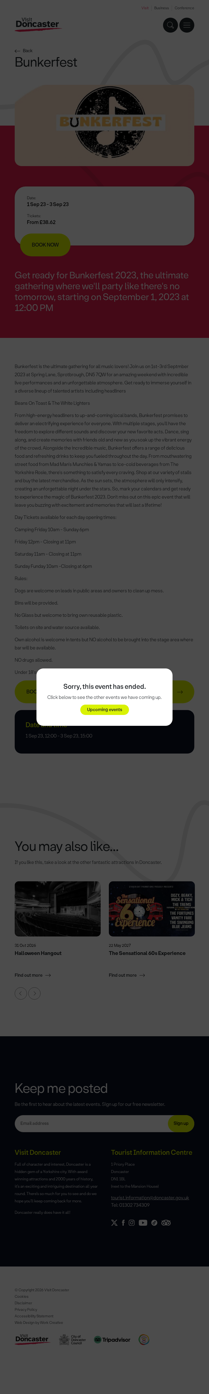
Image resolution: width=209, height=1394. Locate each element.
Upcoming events (104, 709)
